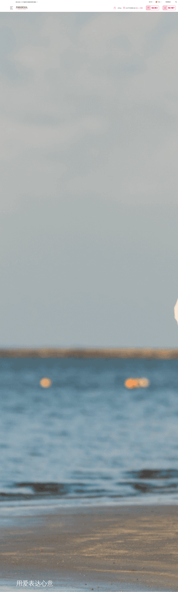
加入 (137, 8)
